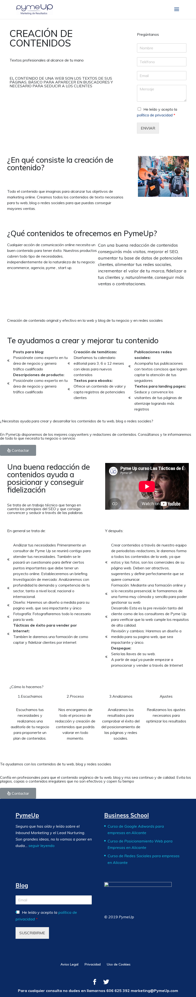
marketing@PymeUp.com (154, 990)
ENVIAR (148, 128)
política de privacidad (155, 115)
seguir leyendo (41, 845)
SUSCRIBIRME (32, 932)
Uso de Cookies (119, 964)
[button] (18, 450)
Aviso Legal (69, 964)
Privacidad (93, 964)
